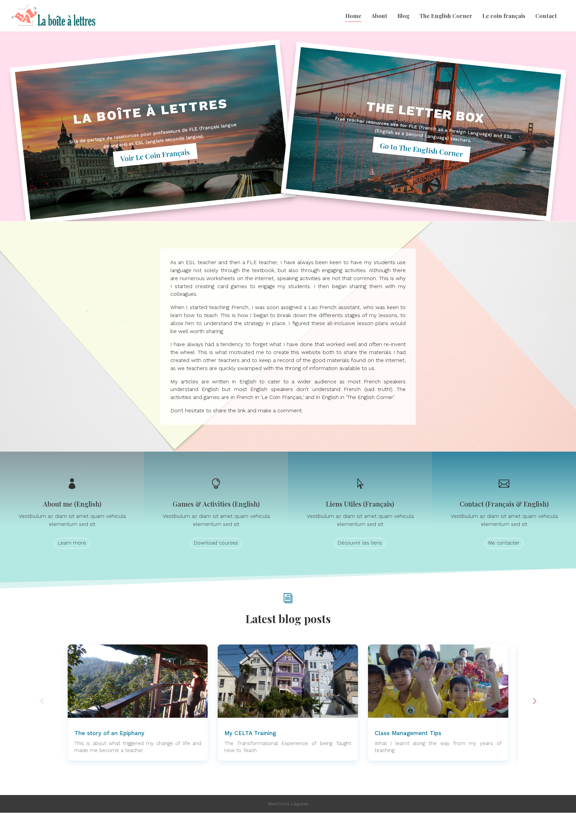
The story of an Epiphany (109, 733)
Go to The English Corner (422, 149)
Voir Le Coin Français (155, 155)
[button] (534, 700)
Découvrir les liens (360, 543)
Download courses (216, 543)
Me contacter (504, 543)
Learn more (72, 543)
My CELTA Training (250, 733)
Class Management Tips (408, 733)
